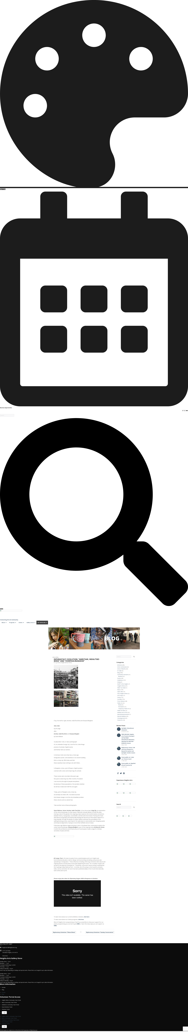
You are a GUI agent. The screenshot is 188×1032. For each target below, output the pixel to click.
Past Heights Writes (122, 693)
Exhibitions (120, 680)
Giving (118, 682)
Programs (12, 622)
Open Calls (120, 691)
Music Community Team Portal (9, 1002)
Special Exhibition (121, 716)
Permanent (121, 706)
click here (86, 917)
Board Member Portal (7, 1007)
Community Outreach (122, 674)
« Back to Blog (55, 657)
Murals (120, 705)
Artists (59, 662)
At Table (119, 670)
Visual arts (120, 720)
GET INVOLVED (42, 622)
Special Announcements (123, 714)
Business (120, 676)
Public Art (119, 703)
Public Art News (121, 710)
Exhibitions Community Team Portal (10, 1004)
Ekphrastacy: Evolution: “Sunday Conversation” (100, 932)
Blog (118, 672)
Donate (3, 987)
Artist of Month (121, 669)
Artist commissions (122, 667)
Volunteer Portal (6, 1009)
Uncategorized (121, 718)
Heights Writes (64, 662)
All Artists (119, 665)
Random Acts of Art (122, 712)
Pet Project (120, 695)
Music (118, 689)
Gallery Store (30, 622)
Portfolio (119, 699)
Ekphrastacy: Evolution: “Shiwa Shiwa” (64, 932)
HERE (78, 924)
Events (20, 622)
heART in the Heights (122, 684)
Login (4, 1012)
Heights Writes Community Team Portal (11, 1000)
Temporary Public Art (123, 708)
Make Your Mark (121, 687)
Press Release (121, 701)
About (3, 622)
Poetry (70, 662)
